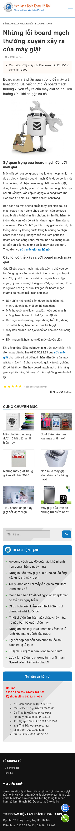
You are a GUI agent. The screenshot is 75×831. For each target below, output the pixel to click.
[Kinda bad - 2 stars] (9, 387)
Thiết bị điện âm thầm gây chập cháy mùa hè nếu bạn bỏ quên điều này (37, 620)
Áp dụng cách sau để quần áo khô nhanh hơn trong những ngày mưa (37, 564)
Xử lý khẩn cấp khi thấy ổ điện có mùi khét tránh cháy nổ (37, 586)
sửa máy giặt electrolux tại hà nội (45, 794)
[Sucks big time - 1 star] (5, 387)
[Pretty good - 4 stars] (16, 387)
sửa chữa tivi (30, 798)
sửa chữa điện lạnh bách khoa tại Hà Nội (28, 791)
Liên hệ (9, 773)
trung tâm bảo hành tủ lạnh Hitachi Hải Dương (34, 799)
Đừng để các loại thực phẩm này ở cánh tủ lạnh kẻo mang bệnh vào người (37, 631)
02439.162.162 (46, 825)
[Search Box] (66, 534)
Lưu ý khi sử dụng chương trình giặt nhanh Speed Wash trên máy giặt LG (37, 660)
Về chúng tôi (12, 767)
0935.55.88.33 (26, 825)
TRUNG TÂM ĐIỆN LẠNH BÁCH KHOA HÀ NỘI (32, 814)
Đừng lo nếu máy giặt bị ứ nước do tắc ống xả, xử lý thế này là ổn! (38, 575)
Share (56, 392)
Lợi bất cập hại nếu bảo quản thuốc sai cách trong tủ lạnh (35, 642)
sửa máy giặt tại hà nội (35, 249)
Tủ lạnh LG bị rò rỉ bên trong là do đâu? (35, 651)
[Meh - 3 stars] (13, 387)
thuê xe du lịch (51, 801)
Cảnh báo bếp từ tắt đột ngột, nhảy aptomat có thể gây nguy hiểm (38, 597)
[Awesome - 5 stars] (20, 387)
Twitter (67, 392)
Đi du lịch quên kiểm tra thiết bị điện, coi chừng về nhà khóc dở (36, 608)
